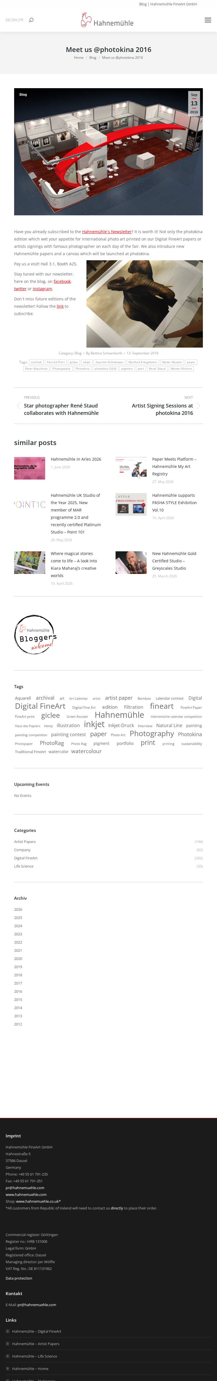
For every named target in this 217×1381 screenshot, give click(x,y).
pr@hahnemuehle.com (25, 1187)
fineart (162, 706)
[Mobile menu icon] (208, 20)
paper (191, 362)
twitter (20, 288)
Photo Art (118, 734)
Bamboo (144, 698)
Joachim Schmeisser (109, 362)
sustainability (191, 743)
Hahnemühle (119, 714)
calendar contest (170, 698)
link (60, 306)
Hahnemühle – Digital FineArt (36, 1331)
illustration (68, 725)
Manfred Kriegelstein (143, 362)
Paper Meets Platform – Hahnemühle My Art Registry (174, 466)
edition (110, 707)
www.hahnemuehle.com (26, 1194)
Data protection (19, 1278)
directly (117, 1208)
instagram (42, 288)
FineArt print (24, 716)
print (141, 368)
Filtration (133, 707)
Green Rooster (77, 716)
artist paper (119, 697)
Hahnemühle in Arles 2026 (76, 459)
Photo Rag (78, 744)
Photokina (83, 368)
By (104, 353)
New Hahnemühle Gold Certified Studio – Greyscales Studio (174, 561)
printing (168, 744)
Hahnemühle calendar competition (176, 716)
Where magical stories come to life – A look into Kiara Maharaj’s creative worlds (74, 564)
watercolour (86, 751)
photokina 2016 (105, 368)
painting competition (31, 734)
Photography (61, 368)
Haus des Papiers (27, 726)
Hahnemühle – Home (30, 1368)
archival (36, 362)
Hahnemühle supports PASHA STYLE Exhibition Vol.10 (174, 503)
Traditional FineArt (30, 751)
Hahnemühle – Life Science (34, 1356)
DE (8, 20)
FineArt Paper (191, 707)
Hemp (48, 726)
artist (96, 698)
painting (194, 725)
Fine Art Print (56, 362)
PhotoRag (52, 743)
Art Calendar (78, 699)
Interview (145, 725)
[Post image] (29, 468)
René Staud (157, 368)
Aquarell (23, 698)
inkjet (86, 362)
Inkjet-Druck (121, 725)
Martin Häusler (172, 362)
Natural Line (169, 725)
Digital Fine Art (84, 707)
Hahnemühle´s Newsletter (107, 231)
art (62, 698)
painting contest (68, 734)
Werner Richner (181, 368)
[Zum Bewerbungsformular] (35, 654)
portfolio (125, 743)
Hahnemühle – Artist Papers (35, 1343)
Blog (23, 95)
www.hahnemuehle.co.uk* (38, 1201)
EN (14, 20)
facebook (62, 281)
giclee (74, 362)
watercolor (59, 751)
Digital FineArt (40, 706)
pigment (127, 368)
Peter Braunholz (36, 368)
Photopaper (24, 744)
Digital (195, 698)
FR (21, 20)
